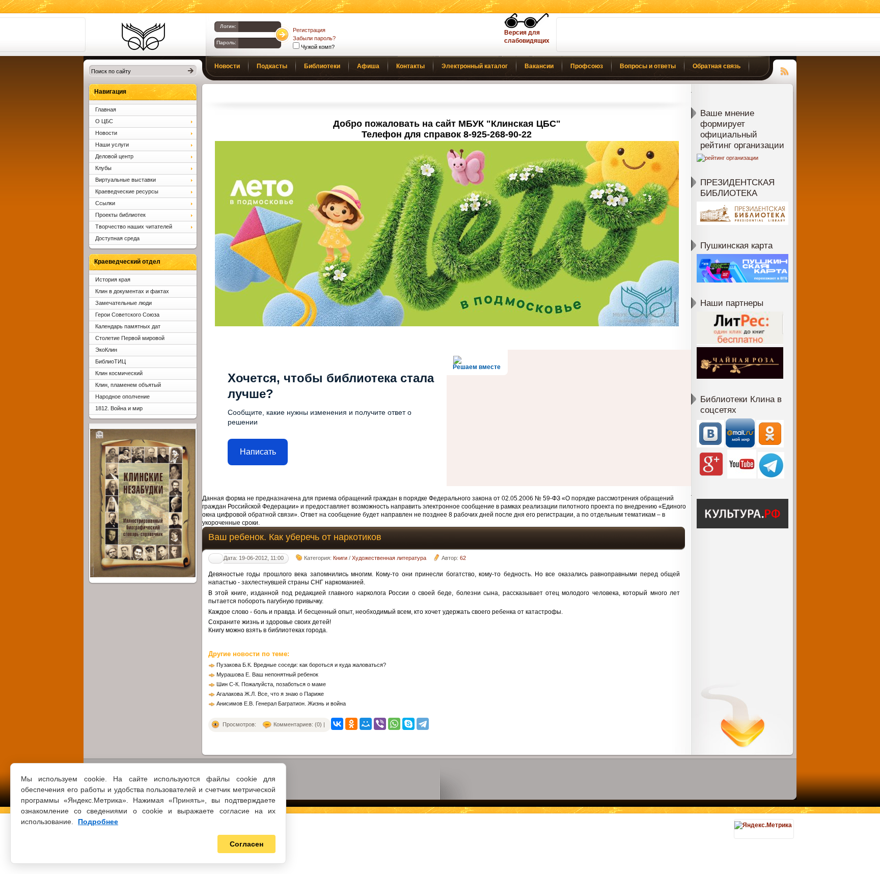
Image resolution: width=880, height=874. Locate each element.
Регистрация (309, 30)
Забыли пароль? (314, 38)
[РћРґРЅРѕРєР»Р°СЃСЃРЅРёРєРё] (351, 724)
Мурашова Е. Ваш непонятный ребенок (267, 674)
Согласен (246, 844)
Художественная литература (389, 558)
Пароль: (226, 42)
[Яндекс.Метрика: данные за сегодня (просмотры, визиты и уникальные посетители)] (763, 825)
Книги (340, 558)
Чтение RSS (784, 69)
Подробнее (98, 821)
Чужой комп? (317, 47)
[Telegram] (423, 724)
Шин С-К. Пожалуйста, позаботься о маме (271, 684)
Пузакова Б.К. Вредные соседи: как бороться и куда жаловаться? (301, 665)
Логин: (228, 26)
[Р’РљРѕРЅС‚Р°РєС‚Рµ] (337, 724)
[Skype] (408, 724)
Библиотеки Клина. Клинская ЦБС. (143, 36)
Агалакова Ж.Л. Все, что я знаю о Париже (270, 694)
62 (463, 558)
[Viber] (380, 724)
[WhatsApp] (394, 724)
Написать (258, 451)
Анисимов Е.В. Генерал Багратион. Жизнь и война (281, 703)
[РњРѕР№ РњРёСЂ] (366, 724)
